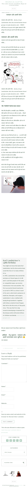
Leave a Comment (22, 12)
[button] (14, 8)
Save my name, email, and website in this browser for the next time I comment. (13, 415)
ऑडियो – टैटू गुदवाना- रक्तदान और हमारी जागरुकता (14, 336)
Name (3, 386)
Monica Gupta (14, 2)
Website (4, 403)
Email (3, 395)
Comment (4, 363)
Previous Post (9, 348)
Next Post (20, 348)
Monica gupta (19, 485)
